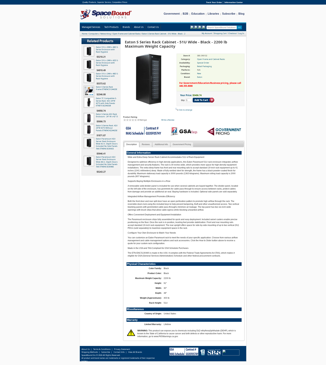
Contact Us (153, 27)
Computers (94, 33)
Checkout (232, 33)
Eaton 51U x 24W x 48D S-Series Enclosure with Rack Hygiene (107, 76)
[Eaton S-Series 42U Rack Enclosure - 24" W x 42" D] (90, 122)
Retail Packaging (204, 66)
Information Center (233, 2)
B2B (185, 13)
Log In (241, 33)
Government (172, 13)
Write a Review (167, 120)
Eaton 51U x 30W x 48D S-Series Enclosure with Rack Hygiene (107, 49)
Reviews (146, 144)
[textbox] (222, 27)
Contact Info (119, 352)
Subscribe (228, 13)
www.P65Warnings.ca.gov (166, 336)
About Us (138, 27)
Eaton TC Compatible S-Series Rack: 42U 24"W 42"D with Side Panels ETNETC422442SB (106, 102)
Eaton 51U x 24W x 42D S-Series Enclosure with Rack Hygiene (107, 63)
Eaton (199, 77)
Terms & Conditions (102, 349)
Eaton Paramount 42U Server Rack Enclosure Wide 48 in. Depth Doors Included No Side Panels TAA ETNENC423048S (106, 162)
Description (131, 144)
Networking (105, 33)
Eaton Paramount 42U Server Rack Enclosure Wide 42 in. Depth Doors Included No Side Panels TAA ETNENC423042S (106, 143)
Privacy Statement (122, 349)
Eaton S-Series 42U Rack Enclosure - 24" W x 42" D (107, 115)
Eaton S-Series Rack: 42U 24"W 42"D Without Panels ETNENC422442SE (106, 128)
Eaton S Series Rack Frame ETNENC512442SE (106, 88)
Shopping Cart (220, 33)
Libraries (213, 13)
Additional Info (161, 144)
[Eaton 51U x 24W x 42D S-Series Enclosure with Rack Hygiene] (90, 69)
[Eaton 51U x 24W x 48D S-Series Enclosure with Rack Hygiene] (90, 82)
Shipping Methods (90, 352)
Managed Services (91, 27)
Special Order (203, 62)
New (199, 73)
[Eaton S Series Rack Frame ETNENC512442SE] (90, 95)
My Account (207, 33)
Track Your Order (214, 2)
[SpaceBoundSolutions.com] (106, 20)
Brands (126, 27)
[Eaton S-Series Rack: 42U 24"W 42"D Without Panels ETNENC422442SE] (90, 134)
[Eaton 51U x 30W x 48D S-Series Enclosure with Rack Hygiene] (90, 55)
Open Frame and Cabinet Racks (126, 33)
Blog (241, 13)
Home (84, 33)
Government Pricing (182, 144)
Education (198, 13)
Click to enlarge (185, 110)
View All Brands (135, 352)
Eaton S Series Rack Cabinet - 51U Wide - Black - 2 (163, 33)
